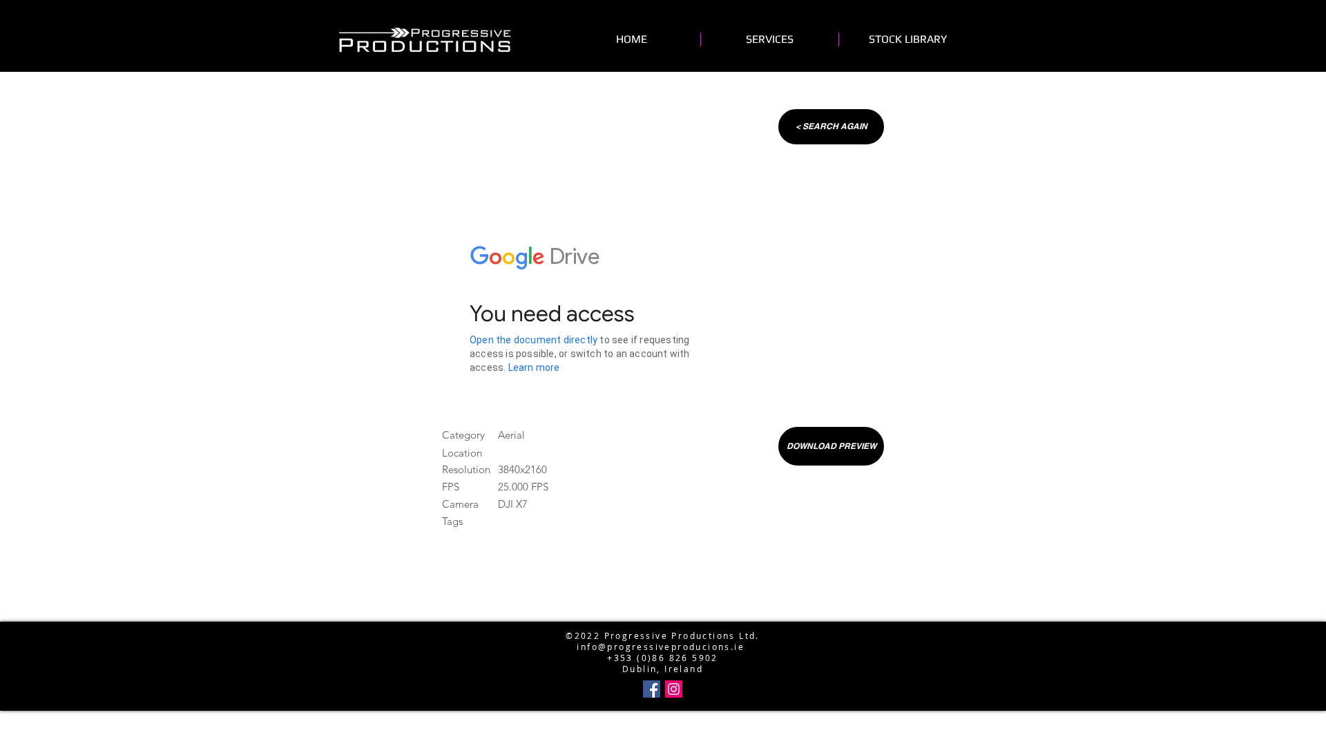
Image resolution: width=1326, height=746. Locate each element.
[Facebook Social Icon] (651, 689)
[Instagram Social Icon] (673, 689)
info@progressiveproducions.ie (660, 646)
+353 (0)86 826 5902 (662, 657)
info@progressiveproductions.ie (660, 613)
